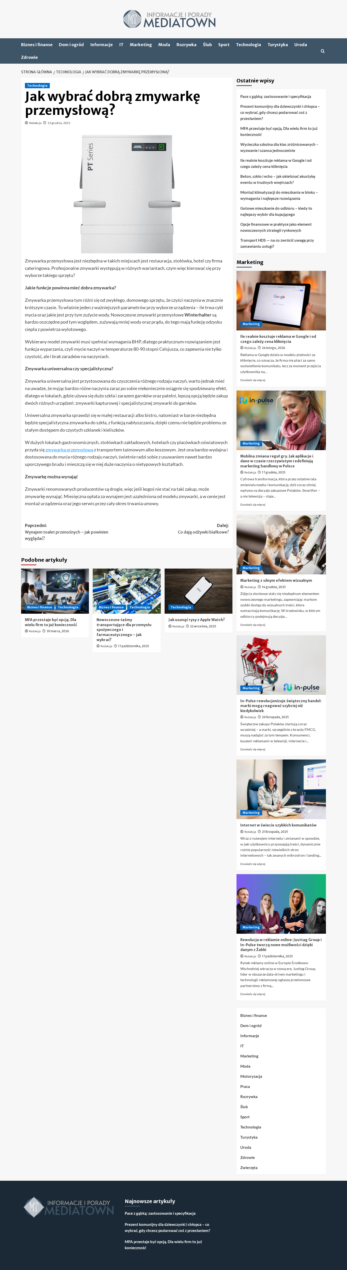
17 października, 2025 (133, 646)
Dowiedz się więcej (252, 380)
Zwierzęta (249, 1167)
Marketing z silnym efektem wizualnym (276, 580)
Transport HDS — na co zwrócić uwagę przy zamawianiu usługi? (277, 243)
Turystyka (277, 44)
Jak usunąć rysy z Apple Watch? (196, 620)
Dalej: (203, 529)
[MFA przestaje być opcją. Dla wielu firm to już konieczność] (55, 591)
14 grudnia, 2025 (274, 587)
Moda (164, 44)
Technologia (248, 44)
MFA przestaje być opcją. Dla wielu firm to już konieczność (51, 622)
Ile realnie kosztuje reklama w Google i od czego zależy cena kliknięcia (276, 163)
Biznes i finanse (37, 44)
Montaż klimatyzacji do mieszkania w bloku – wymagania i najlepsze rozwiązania (279, 195)
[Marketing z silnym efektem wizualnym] (281, 544)
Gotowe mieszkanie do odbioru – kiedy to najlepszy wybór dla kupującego (276, 211)
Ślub (207, 44)
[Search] (323, 51)
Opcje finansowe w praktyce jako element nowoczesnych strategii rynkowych (276, 227)
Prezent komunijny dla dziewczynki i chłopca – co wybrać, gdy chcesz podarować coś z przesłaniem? (280, 112)
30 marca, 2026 (57, 631)
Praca (245, 1086)
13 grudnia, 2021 (59, 123)
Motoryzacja (251, 1076)
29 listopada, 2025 (275, 717)
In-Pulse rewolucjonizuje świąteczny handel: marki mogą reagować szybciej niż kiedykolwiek (280, 706)
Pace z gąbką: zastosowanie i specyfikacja (275, 96)
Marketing (141, 44)
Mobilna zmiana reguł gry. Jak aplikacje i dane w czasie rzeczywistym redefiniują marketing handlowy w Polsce (276, 461)
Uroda (300, 44)
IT (121, 44)
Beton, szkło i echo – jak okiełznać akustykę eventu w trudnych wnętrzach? (277, 179)
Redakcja (35, 123)
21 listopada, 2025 (275, 832)
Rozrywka (187, 44)
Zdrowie (29, 57)
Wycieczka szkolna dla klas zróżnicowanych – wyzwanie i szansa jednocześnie (279, 147)
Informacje (101, 44)
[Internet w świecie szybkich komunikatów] (281, 789)
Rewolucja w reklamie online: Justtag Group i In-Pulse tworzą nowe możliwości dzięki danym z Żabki (281, 945)
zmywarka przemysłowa (69, 449)
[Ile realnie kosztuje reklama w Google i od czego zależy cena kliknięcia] (281, 300)
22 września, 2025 (203, 626)
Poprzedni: (66, 532)
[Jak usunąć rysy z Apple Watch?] (198, 591)
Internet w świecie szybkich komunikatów (278, 825)
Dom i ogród (71, 44)
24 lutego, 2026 (273, 348)
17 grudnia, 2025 (274, 472)
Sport (224, 44)
